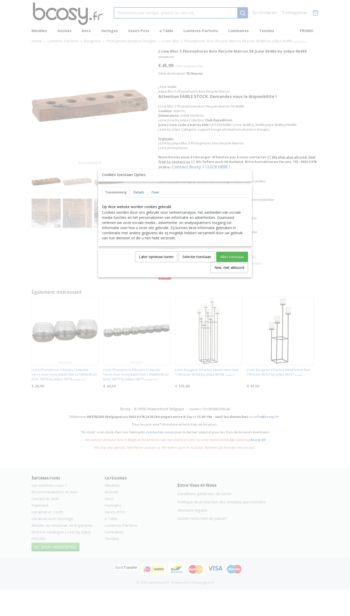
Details (138, 192)
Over (155, 192)
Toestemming (115, 192)
